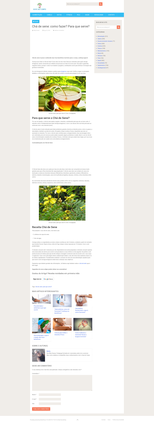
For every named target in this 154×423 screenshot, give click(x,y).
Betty (48, 351)
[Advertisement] (62, 44)
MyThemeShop (62, 419)
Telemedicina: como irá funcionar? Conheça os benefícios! (61, 311)
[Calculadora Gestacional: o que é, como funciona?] (82, 300)
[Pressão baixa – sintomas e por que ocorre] (41, 299)
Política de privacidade (118, 419)
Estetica (100, 46)
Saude (87, 15)
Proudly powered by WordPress (38, 419)
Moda (99, 53)
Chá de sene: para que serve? (43, 286)
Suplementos (101, 65)
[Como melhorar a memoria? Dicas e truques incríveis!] (82, 324)
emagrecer (63, 71)
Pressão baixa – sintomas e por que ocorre (40, 308)
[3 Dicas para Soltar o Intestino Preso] (62, 324)
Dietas (59, 15)
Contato (111, 15)
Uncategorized (102, 68)
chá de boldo (83, 263)
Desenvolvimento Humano (105, 41)
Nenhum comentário (59, 30)
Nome (34, 394)
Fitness (69, 15)
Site (33, 403)
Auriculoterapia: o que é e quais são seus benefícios (41, 337)
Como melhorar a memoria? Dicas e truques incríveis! (80, 334)
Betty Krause (36, 30)
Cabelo (49, 15)
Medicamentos (102, 51)
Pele (78, 15)
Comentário (35, 373)
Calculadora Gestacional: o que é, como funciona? (81, 310)
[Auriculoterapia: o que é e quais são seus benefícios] (41, 325)
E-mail (34, 399)
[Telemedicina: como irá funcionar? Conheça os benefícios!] (62, 300)
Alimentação (37, 15)
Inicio (109, 419)
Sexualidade (98, 15)
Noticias (100, 55)
